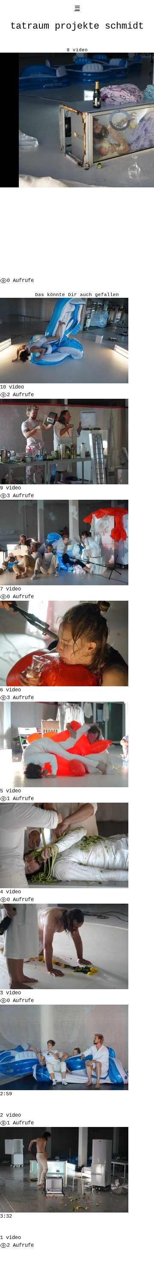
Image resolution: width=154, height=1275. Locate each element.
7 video (10, 589)
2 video (10, 1115)
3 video (10, 993)
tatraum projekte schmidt (77, 26)
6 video (10, 690)
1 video (10, 1238)
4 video (10, 892)
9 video (10, 488)
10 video (12, 387)
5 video (10, 791)
